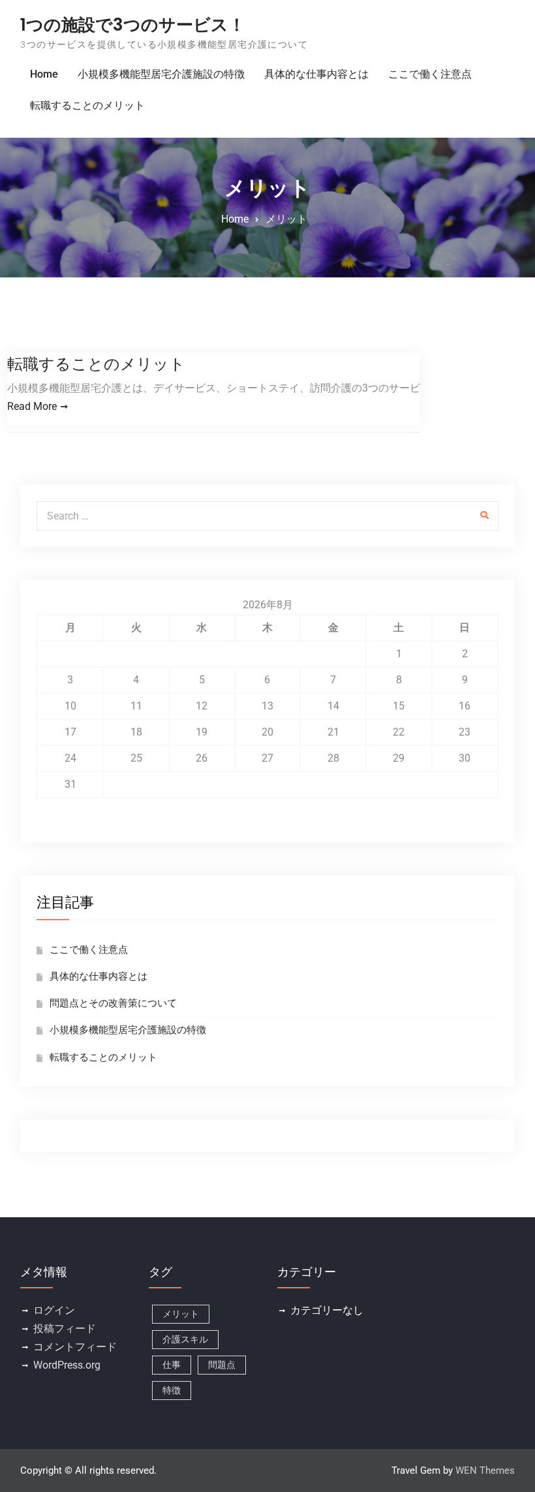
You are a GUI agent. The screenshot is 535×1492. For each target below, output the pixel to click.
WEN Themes (485, 1470)
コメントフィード (75, 1347)
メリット (180, 1314)
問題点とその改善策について (113, 1003)
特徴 (171, 1390)
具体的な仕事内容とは (316, 74)
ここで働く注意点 (430, 74)
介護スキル (185, 1339)
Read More (32, 406)
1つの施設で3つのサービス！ (132, 25)
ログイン (54, 1310)
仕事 (171, 1365)
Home (44, 74)
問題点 (222, 1365)
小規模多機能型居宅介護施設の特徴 (161, 74)
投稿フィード (64, 1328)
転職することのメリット (87, 105)
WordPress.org (66, 1365)
